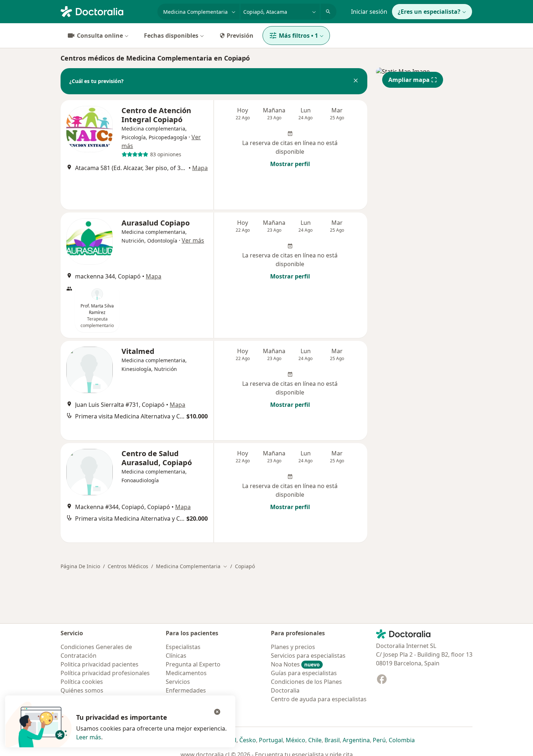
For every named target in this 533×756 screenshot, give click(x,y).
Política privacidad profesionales (105, 673)
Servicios (178, 682)
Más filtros (298, 36)
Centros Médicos (128, 566)
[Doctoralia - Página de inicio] (106, 11)
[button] (356, 81)
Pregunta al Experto (193, 664)
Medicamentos (186, 673)
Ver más (193, 240)
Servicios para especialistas (308, 656)
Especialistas (183, 647)
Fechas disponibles (171, 36)
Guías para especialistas (304, 673)
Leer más (88, 737)
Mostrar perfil (290, 164)
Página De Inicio (80, 566)
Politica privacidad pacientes (100, 664)
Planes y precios (293, 647)
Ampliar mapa (409, 80)
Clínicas (176, 656)
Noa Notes (295, 664)
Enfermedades (186, 690)
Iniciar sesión (369, 12)
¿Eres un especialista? (429, 12)
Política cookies (82, 682)
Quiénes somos (82, 690)
